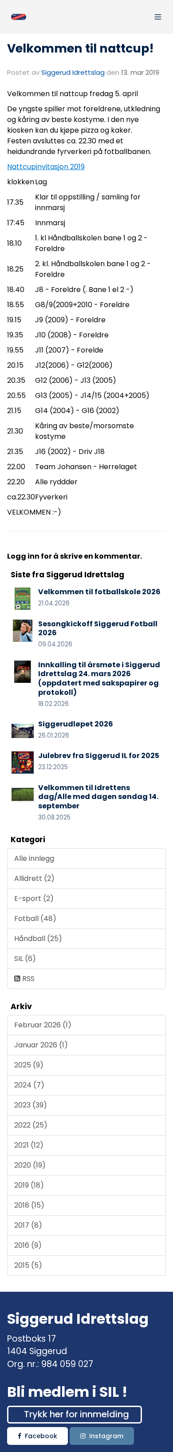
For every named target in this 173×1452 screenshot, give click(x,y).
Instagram (106, 1436)
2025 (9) (28, 1065)
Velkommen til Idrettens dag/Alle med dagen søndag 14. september (98, 797)
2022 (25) (30, 1125)
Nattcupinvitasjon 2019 (46, 167)
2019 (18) (29, 1185)
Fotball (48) (35, 918)
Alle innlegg (34, 858)
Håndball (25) (38, 938)
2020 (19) (30, 1165)
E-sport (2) (34, 898)
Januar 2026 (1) (41, 1045)
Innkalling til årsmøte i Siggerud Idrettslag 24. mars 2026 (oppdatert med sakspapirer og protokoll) (99, 679)
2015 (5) (28, 1265)
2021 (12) (28, 1145)
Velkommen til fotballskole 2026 (99, 592)
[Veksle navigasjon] (158, 17)
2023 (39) (30, 1105)
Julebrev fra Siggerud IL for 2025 (98, 755)
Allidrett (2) (34, 878)
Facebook (41, 1436)
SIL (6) (25, 958)
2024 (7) (29, 1085)
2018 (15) (29, 1205)
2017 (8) (28, 1225)
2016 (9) (28, 1245)
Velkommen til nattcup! (80, 48)
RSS (27, 978)
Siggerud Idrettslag (73, 72)
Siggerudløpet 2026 (75, 724)
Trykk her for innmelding (76, 1414)
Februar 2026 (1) (42, 1025)
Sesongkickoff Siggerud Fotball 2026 (97, 628)
